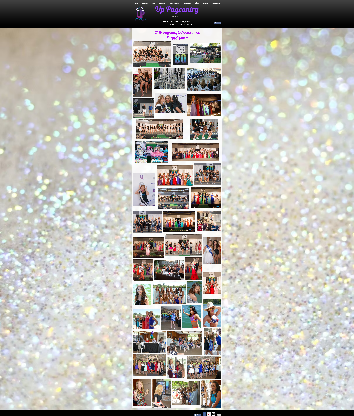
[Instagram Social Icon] (213, 414)
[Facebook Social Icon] (204, 414)
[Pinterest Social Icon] (209, 414)
